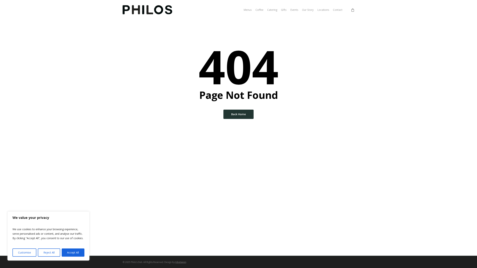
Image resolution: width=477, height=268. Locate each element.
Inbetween (180, 262)
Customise (24, 252)
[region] (48, 236)
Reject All (49, 252)
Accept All (73, 252)
